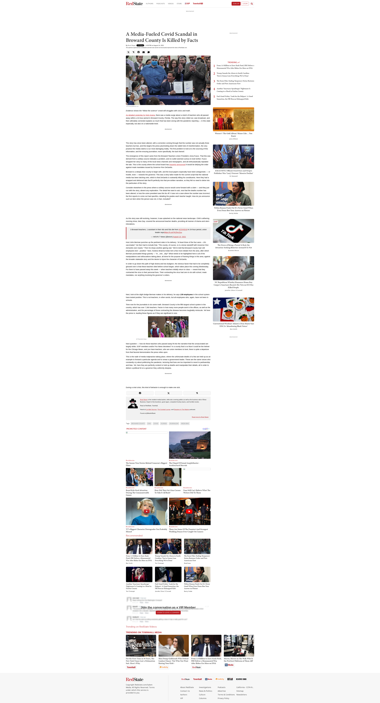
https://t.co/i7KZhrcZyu (173, 232)
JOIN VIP (236, 4)
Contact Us (185, 691)
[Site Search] (252, 4)
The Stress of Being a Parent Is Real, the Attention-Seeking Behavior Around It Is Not (233, 246)
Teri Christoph (159, 563)
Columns (202, 698)
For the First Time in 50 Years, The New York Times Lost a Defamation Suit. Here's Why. (140, 661)
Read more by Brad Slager (200, 417)
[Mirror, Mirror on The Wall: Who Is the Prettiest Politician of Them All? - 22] (239, 646)
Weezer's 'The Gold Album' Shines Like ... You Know (233, 134)
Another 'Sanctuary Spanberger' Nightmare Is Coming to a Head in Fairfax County (138, 586)
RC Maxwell (234, 176)
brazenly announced (177, 165)
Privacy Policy (223, 698)
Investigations (205, 687)
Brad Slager (132, 45)
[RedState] (134, 4)
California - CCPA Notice (245, 687)
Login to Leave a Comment (168, 612)
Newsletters (241, 694)
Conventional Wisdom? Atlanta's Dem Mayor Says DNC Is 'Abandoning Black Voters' (233, 325)
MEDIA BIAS (185, 423)
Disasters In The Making (181, 409)
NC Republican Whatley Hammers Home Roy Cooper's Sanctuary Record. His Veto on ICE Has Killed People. (233, 285)
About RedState (187, 687)
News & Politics (205, 691)
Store (179, 4)
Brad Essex (187, 563)
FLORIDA (164, 423)
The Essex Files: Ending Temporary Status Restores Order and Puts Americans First (197, 558)
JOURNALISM (174, 423)
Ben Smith (129, 563)
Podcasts (160, 4)
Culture (202, 694)
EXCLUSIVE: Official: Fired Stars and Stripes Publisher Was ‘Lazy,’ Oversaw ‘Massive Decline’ (233, 172)
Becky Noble (188, 591)
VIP (181, 698)
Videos (171, 4)
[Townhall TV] (197, 3)
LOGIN (245, 4)
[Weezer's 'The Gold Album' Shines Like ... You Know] (233, 119)
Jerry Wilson (233, 139)
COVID (156, 423)
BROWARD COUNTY (138, 423)
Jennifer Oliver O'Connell (163, 591)
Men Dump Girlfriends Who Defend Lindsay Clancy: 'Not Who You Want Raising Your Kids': (173, 661)
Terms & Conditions (226, 694)
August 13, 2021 (179, 237)
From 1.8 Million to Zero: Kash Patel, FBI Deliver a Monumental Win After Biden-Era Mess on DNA (139, 558)
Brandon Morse (233, 250)
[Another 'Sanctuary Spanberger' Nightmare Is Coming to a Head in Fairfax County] (139, 574)
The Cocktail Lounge (163, 409)
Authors (149, 4)
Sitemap (240, 691)
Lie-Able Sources (151, 409)
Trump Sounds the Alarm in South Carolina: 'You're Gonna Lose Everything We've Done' (167, 558)
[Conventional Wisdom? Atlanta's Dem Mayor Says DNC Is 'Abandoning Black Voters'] (233, 309)
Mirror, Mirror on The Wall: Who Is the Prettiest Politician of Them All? (238, 659)
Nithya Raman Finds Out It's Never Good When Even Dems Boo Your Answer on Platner (197, 586)
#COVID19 (183, 230)
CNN (149, 423)
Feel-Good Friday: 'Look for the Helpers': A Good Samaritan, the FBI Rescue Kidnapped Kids (167, 586)
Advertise (222, 691)
